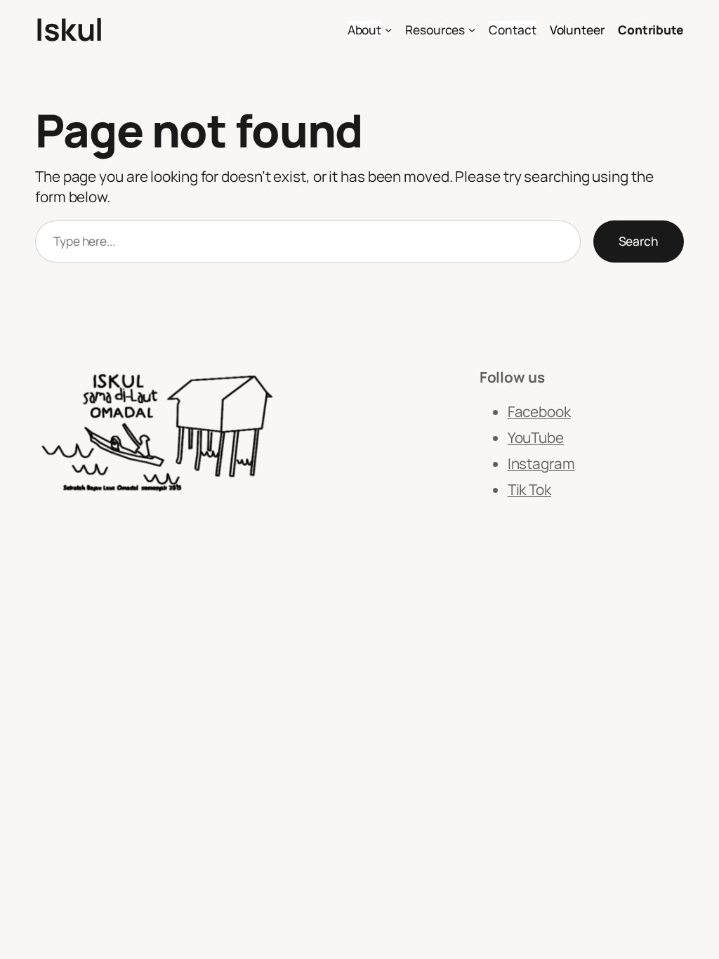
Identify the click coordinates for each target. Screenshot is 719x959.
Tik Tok (529, 489)
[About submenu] (388, 29)
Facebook (539, 411)
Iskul (69, 29)
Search (639, 240)
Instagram (541, 463)
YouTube (536, 437)
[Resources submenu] (471, 29)
